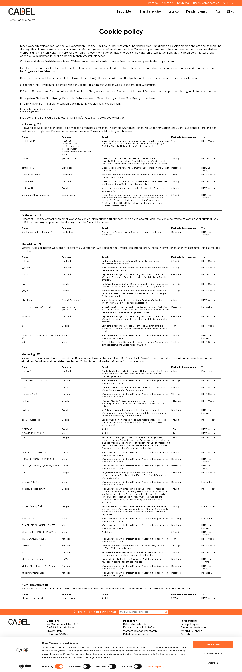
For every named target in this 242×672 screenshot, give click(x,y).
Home (12, 20)
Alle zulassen (213, 644)
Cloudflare (67, 167)
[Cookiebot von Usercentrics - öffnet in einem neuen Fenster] (23, 666)
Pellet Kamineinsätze (135, 634)
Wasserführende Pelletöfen (140, 630)
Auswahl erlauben (213, 654)
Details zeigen (154, 666)
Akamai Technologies (72, 300)
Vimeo (65, 154)
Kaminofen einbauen (193, 627)
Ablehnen (213, 663)
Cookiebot (104, 117)
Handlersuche (188, 620)
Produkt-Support (191, 630)
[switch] (87, 666)
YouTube (66, 380)
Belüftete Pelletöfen (135, 624)
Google (65, 188)
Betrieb (185, 634)
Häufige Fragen (189, 624)
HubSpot (66, 141)
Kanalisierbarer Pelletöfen (139, 627)
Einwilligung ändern (29, 111)
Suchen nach (225, 4)
